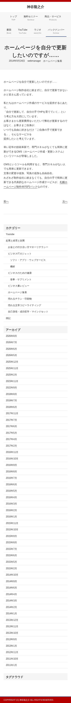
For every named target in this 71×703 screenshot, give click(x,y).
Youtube (10, 234)
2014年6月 (11, 587)
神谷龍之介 (35, 7)
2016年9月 (11, 465)
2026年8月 (11, 336)
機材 (12, 266)
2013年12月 (12, 620)
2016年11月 (12, 452)
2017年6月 (11, 426)
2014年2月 (11, 607)
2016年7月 (11, 478)
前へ (6, 201)
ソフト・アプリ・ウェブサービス (28, 260)
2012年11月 (12, 652)
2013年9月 (11, 639)
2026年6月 (11, 349)
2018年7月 (11, 400)
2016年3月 (11, 504)
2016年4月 (11, 497)
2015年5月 (11, 562)
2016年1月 (11, 516)
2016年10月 (12, 458)
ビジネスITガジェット (19, 253)
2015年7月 (11, 549)
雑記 (8, 318)
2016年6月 (11, 484)
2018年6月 (11, 407)
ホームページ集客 (52, 61)
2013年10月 (12, 633)
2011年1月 (11, 665)
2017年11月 (12, 413)
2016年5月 (11, 491)
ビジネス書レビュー (18, 286)
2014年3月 (11, 600)
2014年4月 (11, 594)
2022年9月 (11, 387)
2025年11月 (12, 368)
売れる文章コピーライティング (24, 305)
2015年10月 (12, 529)
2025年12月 (12, 362)
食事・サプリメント (20, 279)
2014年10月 (12, 575)
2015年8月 (11, 542)
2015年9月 (11, 536)
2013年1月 (11, 646)
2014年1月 (11, 613)
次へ (65, 201)
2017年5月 (11, 433)
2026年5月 (11, 355)
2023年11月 (12, 381)
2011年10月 (12, 659)
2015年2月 (11, 568)
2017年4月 (11, 439)
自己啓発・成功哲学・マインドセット (28, 311)
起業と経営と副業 (15, 240)
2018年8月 (11, 394)
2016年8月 (11, 471)
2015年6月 (11, 555)
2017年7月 (11, 420)
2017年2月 (11, 446)
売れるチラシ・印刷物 (20, 299)
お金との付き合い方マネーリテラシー (28, 247)
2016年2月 (11, 510)
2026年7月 (11, 342)
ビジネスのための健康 (20, 273)
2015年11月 (12, 523)
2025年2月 (11, 374)
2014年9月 (11, 581)
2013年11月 (12, 626)
